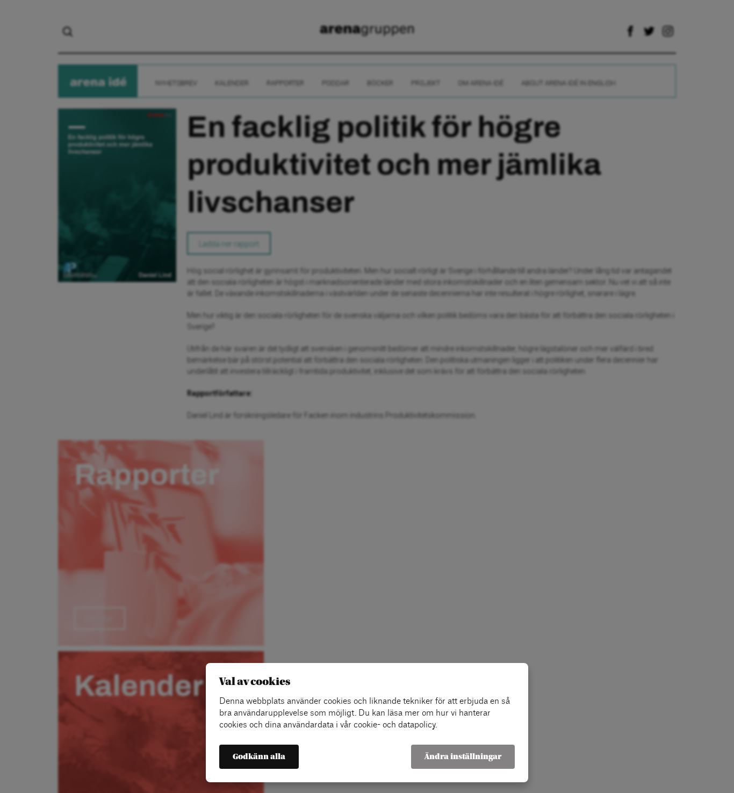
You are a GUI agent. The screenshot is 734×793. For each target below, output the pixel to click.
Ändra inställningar (462, 756)
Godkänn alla (259, 756)
